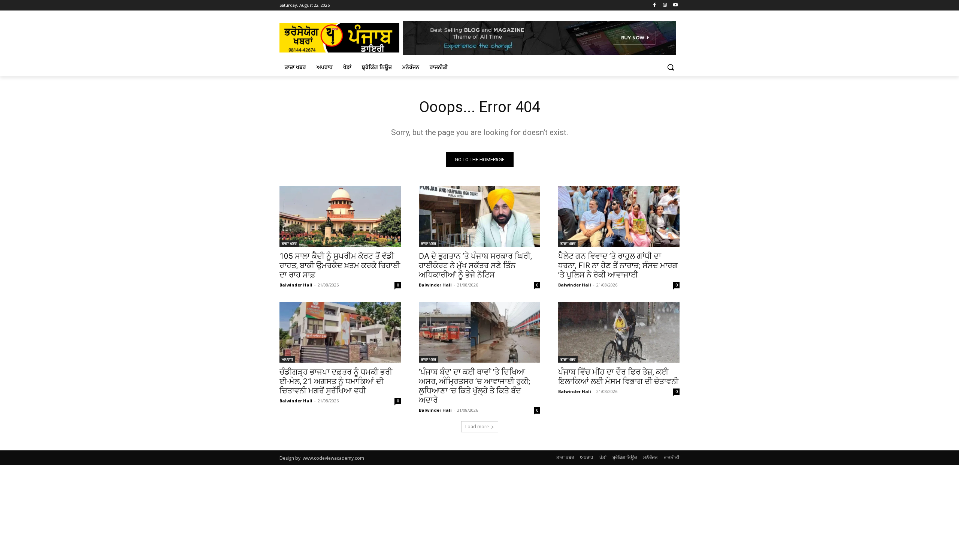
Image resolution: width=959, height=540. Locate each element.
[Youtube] (675, 5)
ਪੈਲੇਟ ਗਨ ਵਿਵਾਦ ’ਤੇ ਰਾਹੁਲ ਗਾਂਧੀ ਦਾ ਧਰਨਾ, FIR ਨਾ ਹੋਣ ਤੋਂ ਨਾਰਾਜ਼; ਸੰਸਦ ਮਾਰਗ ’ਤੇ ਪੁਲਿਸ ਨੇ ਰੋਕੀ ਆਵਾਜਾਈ (618, 265)
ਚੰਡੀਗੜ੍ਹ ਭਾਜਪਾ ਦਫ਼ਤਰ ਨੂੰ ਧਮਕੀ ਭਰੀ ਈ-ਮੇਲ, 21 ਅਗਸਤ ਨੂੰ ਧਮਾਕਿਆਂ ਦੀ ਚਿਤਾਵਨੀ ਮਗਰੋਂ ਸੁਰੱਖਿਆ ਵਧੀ (335, 381)
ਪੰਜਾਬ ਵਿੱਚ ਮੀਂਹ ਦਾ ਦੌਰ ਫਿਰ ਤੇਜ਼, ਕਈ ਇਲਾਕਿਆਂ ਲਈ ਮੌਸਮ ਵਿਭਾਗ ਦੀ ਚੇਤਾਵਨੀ (618, 377)
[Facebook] (654, 5)
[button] (671, 67)
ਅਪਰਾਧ (287, 359)
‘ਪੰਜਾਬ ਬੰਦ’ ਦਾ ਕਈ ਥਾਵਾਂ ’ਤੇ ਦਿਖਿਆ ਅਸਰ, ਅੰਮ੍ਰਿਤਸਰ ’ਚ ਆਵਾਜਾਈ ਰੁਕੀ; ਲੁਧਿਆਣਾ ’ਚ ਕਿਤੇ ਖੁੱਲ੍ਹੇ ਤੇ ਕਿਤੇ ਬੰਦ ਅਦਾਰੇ (474, 386)
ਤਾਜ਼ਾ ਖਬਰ (289, 243)
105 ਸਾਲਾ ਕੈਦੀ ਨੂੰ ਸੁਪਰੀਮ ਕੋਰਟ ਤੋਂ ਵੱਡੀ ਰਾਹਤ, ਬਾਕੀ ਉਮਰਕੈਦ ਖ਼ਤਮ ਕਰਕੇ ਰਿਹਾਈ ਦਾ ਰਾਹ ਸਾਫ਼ (339, 265)
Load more (477, 426)
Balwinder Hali (295, 285)
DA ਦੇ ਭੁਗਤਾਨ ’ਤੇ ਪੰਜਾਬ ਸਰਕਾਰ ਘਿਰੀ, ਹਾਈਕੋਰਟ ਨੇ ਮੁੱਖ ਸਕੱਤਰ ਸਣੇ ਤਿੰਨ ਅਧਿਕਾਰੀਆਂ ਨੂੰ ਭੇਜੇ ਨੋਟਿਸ (475, 265)
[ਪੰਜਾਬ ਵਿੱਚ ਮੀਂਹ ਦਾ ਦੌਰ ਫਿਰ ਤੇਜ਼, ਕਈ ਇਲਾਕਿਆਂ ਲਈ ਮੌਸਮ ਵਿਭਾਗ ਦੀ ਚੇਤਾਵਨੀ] (619, 332)
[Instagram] (664, 5)
